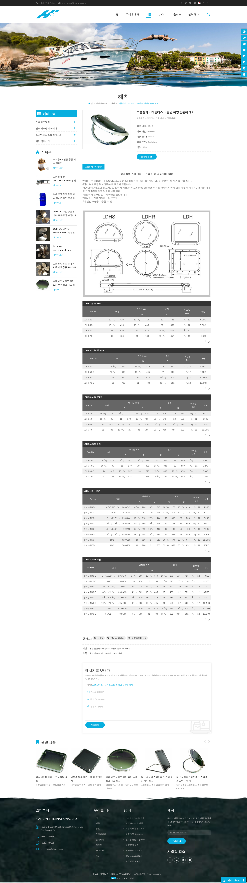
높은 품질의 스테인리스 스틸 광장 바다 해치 (121, 779)
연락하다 (193, 14)
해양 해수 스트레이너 (135, 828)
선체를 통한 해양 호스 (135, 839)
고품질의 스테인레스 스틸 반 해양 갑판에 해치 (112, 684)
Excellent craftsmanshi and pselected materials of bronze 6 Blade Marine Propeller (63, 248)
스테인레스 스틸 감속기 (136, 818)
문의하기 (145, 156)
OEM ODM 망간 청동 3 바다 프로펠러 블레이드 (65, 213)
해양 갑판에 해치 (139, 638)
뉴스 (161, 14)
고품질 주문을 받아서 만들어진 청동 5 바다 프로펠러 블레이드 (64, 265)
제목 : (110, 684)
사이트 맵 (100, 850)
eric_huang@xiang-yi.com (73, 2)
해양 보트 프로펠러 (134, 850)
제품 (148, 14)
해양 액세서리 (43, 141)
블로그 (99, 845)
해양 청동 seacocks (134, 834)
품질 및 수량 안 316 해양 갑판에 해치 (105, 653)
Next (209, 741)
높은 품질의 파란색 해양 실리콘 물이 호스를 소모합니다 (64, 196)
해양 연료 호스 (132, 845)
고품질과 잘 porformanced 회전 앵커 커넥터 (64, 178)
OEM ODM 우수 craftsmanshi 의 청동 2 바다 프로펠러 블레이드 (65, 231)
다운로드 (176, 14)
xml (97, 856)
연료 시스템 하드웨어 (46, 128)
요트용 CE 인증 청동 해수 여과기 (64, 161)
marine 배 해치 (117, 638)
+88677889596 (47, 2)
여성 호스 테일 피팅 (134, 823)
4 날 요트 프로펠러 (134, 856)
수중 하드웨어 (43, 121)
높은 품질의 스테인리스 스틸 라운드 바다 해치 (109, 648)
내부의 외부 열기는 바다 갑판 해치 (51, 779)
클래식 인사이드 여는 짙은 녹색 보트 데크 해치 (64, 283)
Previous (205, 741)
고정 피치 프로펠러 (134, 861)
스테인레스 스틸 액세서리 (49, 134)
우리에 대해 (132, 14)
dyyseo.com (155, 874)
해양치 (100, 638)
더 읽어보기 (58, 168)
